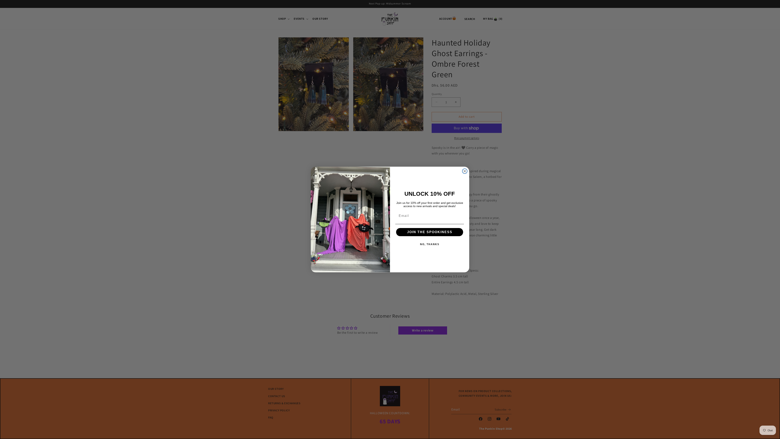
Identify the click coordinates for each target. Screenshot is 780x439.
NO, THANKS (429, 244)
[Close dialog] (464, 171)
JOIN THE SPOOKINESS (429, 232)
